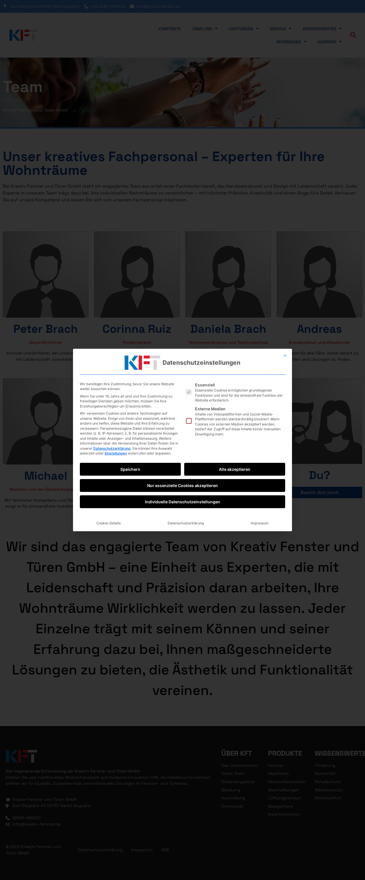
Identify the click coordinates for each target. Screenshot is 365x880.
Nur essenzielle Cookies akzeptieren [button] (182, 485)
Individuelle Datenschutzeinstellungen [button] (182, 501)
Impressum (260, 523)
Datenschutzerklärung (112, 448)
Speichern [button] (130, 469)
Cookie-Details (108, 523)
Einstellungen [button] (116, 453)
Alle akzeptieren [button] (234, 469)
